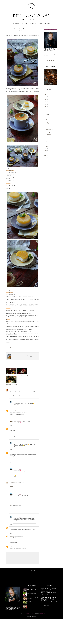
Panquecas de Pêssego (49, 125)
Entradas (44, 594)
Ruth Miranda (12, 390)
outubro (47, 114)
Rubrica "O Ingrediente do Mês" (32, 23)
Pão (52, 599)
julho (46, 119)
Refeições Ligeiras (52, 601)
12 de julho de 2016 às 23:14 (26, 421)
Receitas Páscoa (49, 600)
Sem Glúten (49, 602)
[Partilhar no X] (10, 347)
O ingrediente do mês (48, 597)
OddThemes (42, 613)
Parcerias (42, 598)
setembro (47, 116)
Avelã (11, 546)
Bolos (51, 591)
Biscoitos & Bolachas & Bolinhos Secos (47, 590)
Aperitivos (50, 588)
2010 (46, 157)
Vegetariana (45, 605)
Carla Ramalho (12, 482)
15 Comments (27, 30)
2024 (46, 96)
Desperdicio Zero (47, 593)
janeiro (47, 146)
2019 (46, 104)
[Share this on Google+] (12, 347)
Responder (11, 407)
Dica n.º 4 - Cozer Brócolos (31, 601)
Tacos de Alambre (29, 605)
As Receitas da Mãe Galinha (14, 410)
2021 (46, 101)
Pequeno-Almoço (44, 599)
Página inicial (16, 23)
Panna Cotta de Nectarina (49, 129)
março (47, 143)
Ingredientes (43, 595)
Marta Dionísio (16, 421)
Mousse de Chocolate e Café (31, 589)
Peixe (51, 598)
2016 (46, 109)
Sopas (54, 604)
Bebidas (54, 588)
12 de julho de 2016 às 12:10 (23, 410)
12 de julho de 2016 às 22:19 (16, 505)
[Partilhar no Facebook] (8, 347)
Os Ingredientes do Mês (44, 23)
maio (46, 139)
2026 (46, 92)
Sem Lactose (54, 602)
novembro (47, 112)
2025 (46, 94)
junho (47, 138)
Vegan (42, 605)
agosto (47, 117)
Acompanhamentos (44, 588)
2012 (46, 153)
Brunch (42, 592)
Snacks (42, 604)
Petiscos (50, 599)
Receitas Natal (43, 600)
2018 (46, 106)
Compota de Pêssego (49, 132)
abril (46, 141)
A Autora (22, 23)
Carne (46, 592)
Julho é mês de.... (48, 134)
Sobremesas (48, 604)
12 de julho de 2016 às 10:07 (19, 390)
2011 (46, 155)
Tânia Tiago (12, 536)
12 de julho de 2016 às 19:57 (19, 482)
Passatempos (47, 598)
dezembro (47, 111)
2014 (46, 150)
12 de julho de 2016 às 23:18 (26, 469)
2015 (46, 148)
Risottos (42, 602)
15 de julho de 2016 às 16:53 (16, 546)
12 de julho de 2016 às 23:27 (26, 494)
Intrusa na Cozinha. (30, 613)
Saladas (46, 602)
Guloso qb (11, 486)
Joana (11, 505)
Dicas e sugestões (53, 593)
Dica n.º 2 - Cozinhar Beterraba (31, 593)
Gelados (50, 594)
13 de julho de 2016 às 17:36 (18, 536)
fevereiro (47, 144)
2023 (46, 97)
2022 (46, 99)
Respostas (12, 399)
